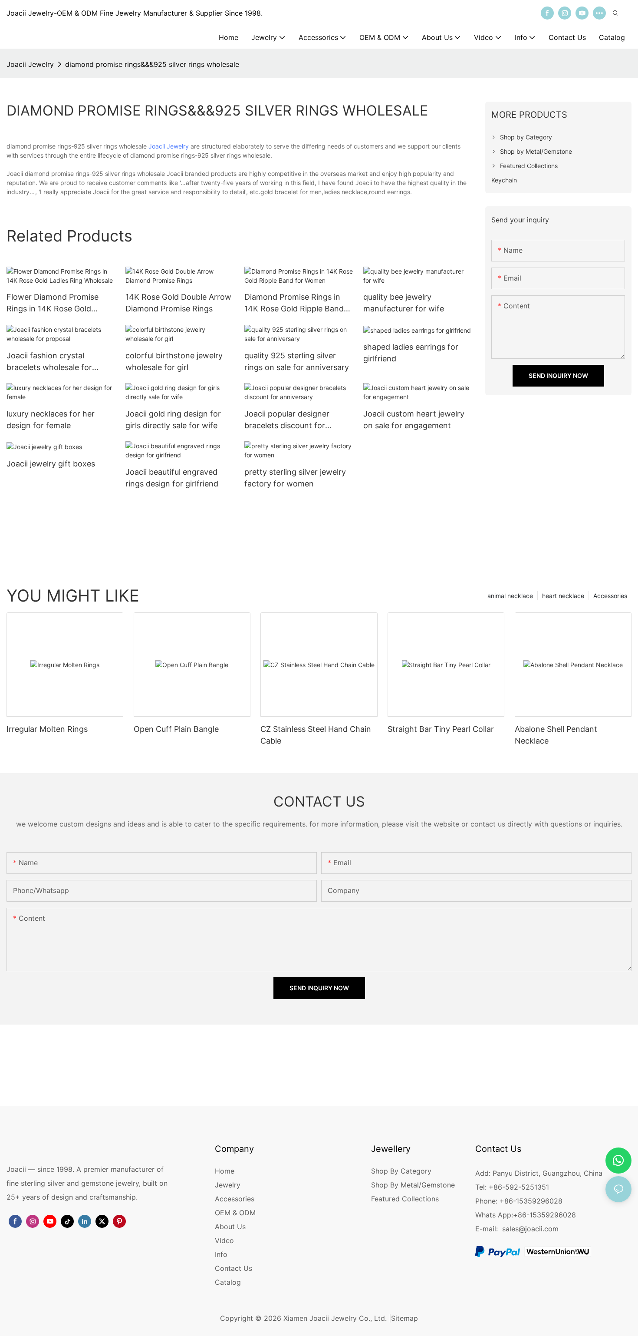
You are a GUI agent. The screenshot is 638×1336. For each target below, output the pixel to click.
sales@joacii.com (530, 1228)
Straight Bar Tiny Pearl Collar (441, 729)
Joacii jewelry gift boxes (51, 463)
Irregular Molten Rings (47, 729)
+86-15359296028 (544, 1214)
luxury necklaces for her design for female (51, 419)
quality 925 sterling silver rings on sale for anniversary (296, 361)
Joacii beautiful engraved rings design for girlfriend (171, 477)
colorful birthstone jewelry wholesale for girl (174, 361)
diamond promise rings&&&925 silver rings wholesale (152, 64)
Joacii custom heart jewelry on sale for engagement (413, 419)
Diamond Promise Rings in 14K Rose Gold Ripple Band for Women (294, 303)
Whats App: (494, 1214)
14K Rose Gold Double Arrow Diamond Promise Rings (178, 302)
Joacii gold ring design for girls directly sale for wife (173, 419)
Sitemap (404, 1318)
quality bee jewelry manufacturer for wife (403, 302)
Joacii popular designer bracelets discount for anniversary (286, 420)
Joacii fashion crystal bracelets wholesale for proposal (49, 362)
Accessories (610, 595)
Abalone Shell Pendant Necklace (556, 734)
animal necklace (510, 595)
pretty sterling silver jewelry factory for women (295, 477)
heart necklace (563, 595)
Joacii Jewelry (30, 64)
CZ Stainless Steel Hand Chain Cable (315, 734)
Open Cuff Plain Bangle (176, 729)
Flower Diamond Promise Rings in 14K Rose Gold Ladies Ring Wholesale (53, 303)
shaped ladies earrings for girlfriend (410, 352)
